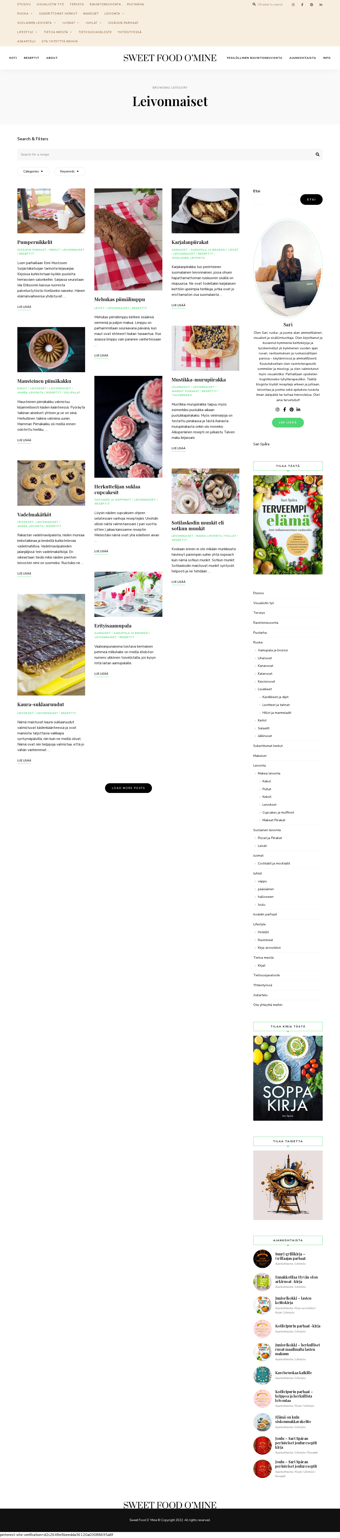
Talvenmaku (182, 395)
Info (327, 58)
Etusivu (258, 593)
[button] (330, 6)
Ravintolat (265, 940)
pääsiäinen (266, 889)
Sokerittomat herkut (58, 14)
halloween (266, 897)
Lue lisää (288, 422)
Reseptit (31, 58)
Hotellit (263, 932)
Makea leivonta (31, 392)
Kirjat (261, 965)
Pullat (230, 536)
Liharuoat (265, 658)
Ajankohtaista (302, 58)
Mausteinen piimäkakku (44, 380)
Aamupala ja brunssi (131, 633)
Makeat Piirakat (186, 391)
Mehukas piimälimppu (119, 299)
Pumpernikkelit (35, 242)
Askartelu (26, 41)
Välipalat (72, 392)
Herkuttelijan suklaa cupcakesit (117, 489)
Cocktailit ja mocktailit (274, 863)
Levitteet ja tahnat (276, 705)
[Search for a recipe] (170, 154)
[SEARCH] (316, 154)
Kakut (22, 388)
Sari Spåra (261, 444)
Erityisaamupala (112, 625)
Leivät (99, 308)
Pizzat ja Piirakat (270, 838)
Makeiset (91, 14)
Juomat (68, 23)
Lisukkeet (265, 689)
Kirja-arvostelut (269, 947)
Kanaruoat (265, 666)
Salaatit (263, 728)
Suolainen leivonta (34, 23)
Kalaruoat (265, 673)
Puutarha (260, 632)
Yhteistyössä (130, 32)
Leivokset (38, 388)
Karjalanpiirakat (190, 242)
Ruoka (22, 14)
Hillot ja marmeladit (277, 713)
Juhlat (92, 23)
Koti (13, 58)
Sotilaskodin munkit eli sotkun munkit (198, 525)
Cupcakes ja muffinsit (112, 500)
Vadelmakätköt (34, 514)
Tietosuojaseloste (95, 32)
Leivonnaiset (74, 250)
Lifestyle (25, 32)
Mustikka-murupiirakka (199, 379)
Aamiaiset (102, 633)
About (52, 58)
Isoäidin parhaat (123, 23)
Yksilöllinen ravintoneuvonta (254, 58)
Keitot (262, 720)
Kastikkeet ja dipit (275, 697)
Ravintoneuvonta (265, 623)
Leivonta (112, 14)
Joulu (261, 904)
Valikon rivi (277, 409)
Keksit (54, 250)
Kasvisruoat (266, 681)
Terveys (259, 613)
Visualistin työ (263, 603)
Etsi (256, 191)
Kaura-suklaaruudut (40, 704)
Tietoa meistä (56, 32)
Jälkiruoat (181, 387)
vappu (262, 881)
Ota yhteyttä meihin (60, 41)
